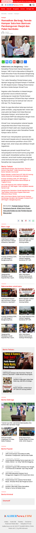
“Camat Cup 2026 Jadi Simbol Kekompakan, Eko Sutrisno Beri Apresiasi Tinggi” (16, 423)
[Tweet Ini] (22, 220)
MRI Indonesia (23, 528)
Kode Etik (13, 522)
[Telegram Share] (29, 220)
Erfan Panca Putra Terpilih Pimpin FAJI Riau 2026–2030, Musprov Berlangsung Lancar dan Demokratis (26, 439)
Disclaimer (28, 522)
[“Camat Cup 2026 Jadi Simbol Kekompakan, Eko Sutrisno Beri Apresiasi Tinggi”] (18, 412)
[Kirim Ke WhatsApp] (33, 220)
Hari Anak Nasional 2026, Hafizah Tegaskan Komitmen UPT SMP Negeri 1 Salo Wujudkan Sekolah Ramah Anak (17, 186)
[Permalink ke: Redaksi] (2, 33)
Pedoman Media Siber (12, 524)
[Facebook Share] (18, 220)
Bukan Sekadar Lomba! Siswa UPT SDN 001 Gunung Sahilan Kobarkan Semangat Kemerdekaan (17, 175)
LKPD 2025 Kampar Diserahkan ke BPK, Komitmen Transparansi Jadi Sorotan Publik (19, 454)
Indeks (6, 522)
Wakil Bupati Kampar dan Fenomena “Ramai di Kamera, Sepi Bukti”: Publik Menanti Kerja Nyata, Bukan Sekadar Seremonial (16, 170)
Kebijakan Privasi (26, 524)
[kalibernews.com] (13, 4)
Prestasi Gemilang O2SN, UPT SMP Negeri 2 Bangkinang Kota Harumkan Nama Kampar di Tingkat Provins (15, 180)
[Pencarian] (33, 4)
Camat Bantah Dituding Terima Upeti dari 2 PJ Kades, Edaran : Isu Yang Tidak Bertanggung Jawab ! (20, 461)
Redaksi (7, 32)
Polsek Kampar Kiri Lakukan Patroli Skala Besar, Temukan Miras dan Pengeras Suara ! (19, 480)
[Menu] (2, 4)
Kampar (3, 17)
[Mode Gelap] (30, 4)
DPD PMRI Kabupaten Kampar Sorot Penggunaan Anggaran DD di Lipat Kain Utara (20, 474)
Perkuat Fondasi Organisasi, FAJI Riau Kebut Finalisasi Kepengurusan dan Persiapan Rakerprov (8, 439)
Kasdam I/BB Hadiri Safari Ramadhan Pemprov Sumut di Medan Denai (17, 487)
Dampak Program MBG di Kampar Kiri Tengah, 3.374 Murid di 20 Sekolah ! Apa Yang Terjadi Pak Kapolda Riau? (20, 467)
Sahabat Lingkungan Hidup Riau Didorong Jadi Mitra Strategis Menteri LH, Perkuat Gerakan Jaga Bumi (23, 380)
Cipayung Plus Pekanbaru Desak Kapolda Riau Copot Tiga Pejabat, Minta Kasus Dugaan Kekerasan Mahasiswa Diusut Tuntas (17, 192)
